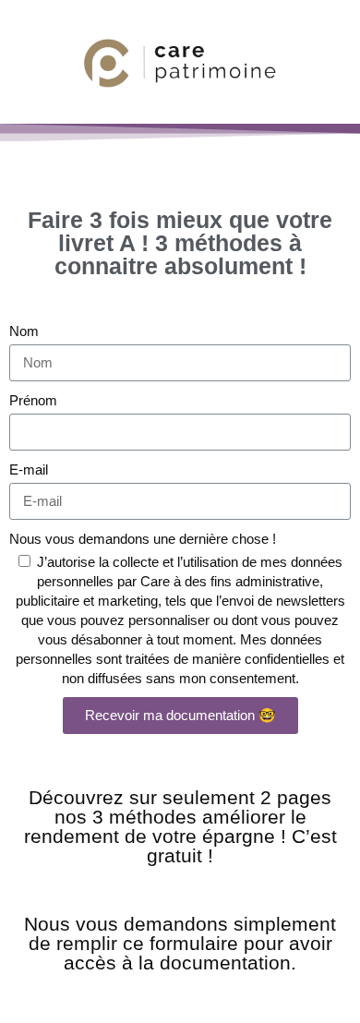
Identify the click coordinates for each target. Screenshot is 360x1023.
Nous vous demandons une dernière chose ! (142, 539)
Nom (24, 331)
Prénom (33, 400)
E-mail (28, 469)
